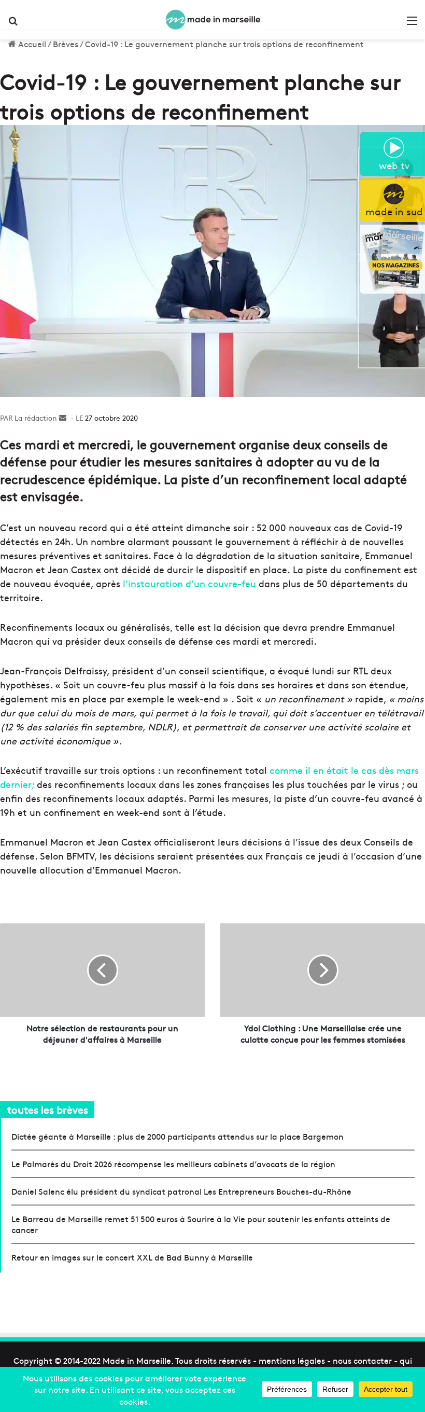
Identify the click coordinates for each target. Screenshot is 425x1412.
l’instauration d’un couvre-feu (189, 583)
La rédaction (36, 417)
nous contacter (362, 1360)
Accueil (31, 43)
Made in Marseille (137, 1360)
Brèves (65, 43)
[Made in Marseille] (212, 19)
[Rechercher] (13, 23)
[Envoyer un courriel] (62, 417)
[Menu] (412, 23)
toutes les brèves (47, 1109)
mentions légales (292, 1360)
